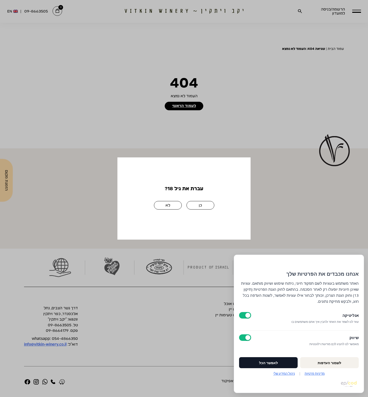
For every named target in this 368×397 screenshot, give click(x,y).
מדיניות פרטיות (315, 373)
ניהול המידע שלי (284, 373)
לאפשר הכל (268, 362)
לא (167, 205)
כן (200, 205)
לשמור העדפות (329, 362)
